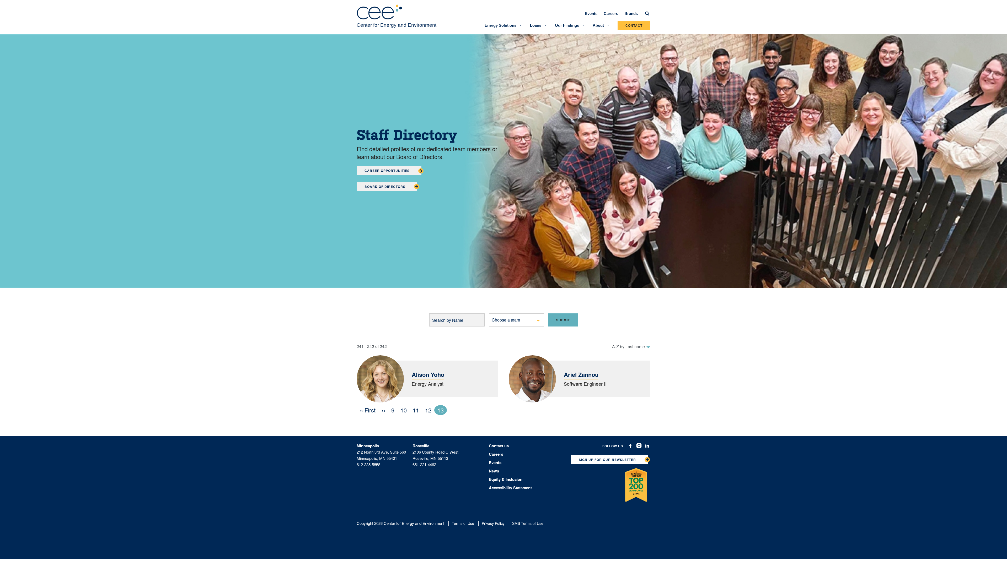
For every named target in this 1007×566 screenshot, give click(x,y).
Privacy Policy (493, 523)
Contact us (499, 446)
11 (417, 410)
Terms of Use (463, 523)
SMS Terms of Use (527, 523)
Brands (631, 13)
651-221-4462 (424, 464)
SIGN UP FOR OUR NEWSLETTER (607, 459)
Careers (611, 13)
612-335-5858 (368, 464)
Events (591, 13)
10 (405, 410)
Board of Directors (385, 186)
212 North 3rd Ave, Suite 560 (381, 452)
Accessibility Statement (510, 488)
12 (430, 410)
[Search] (647, 13)
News (494, 471)
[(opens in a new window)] (630, 446)
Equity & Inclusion (505, 479)
